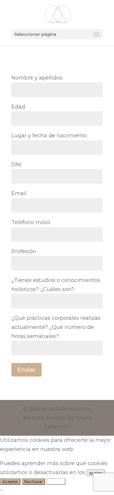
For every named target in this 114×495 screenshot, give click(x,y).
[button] (1, 490)
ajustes (96, 472)
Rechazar (33, 481)
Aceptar (10, 481)
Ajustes (56, 481)
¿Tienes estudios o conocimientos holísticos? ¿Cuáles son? (55, 285)
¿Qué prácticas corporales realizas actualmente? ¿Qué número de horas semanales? (56, 327)
